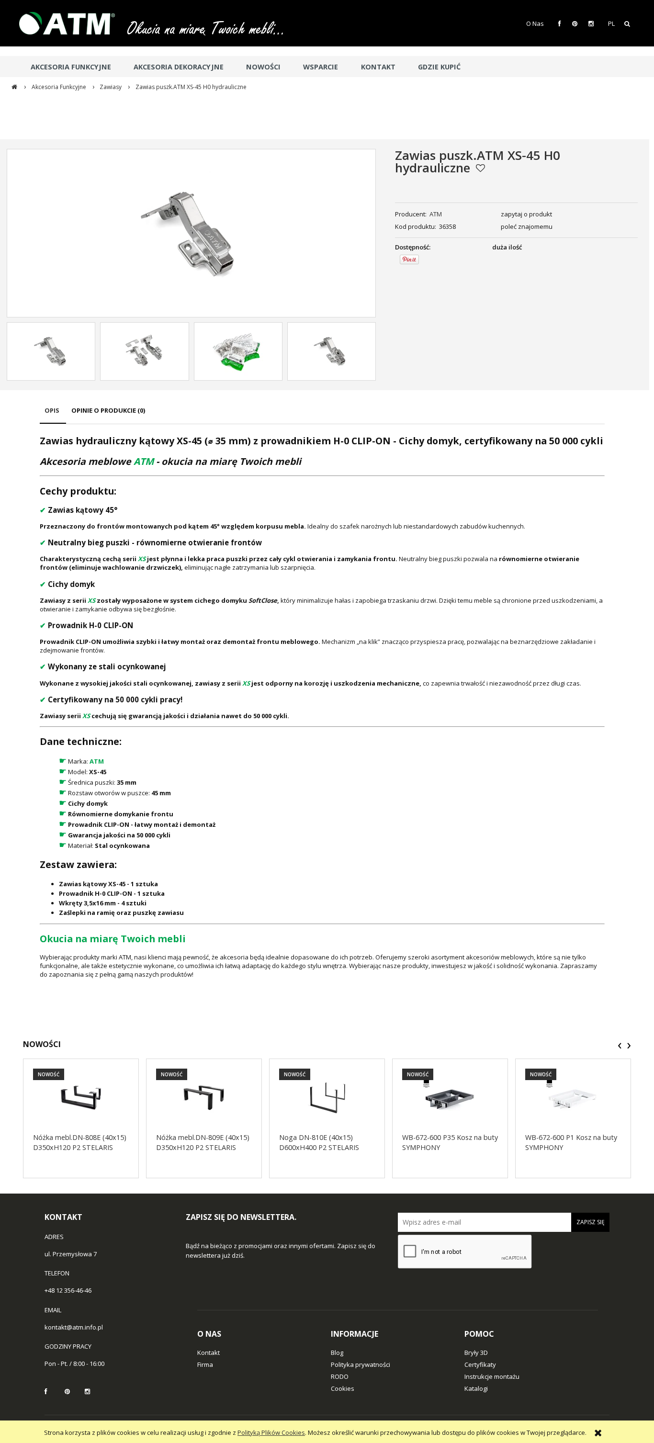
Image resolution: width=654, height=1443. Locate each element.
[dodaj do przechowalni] (480, 168)
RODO (340, 1376)
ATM (435, 214)
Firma (205, 1364)
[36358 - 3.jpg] (331, 351)
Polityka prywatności (360, 1364)
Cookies (342, 1388)
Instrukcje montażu (491, 1376)
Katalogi (476, 1388)
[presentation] (620, 1045)
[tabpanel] (322, 706)
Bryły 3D (476, 1352)
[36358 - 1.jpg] (144, 351)
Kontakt (208, 1352)
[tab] (53, 415)
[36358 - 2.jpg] (238, 351)
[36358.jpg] (51, 351)
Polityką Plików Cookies (271, 1432)
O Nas (535, 23)
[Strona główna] (71, 23)
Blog (337, 1352)
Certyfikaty (480, 1364)
